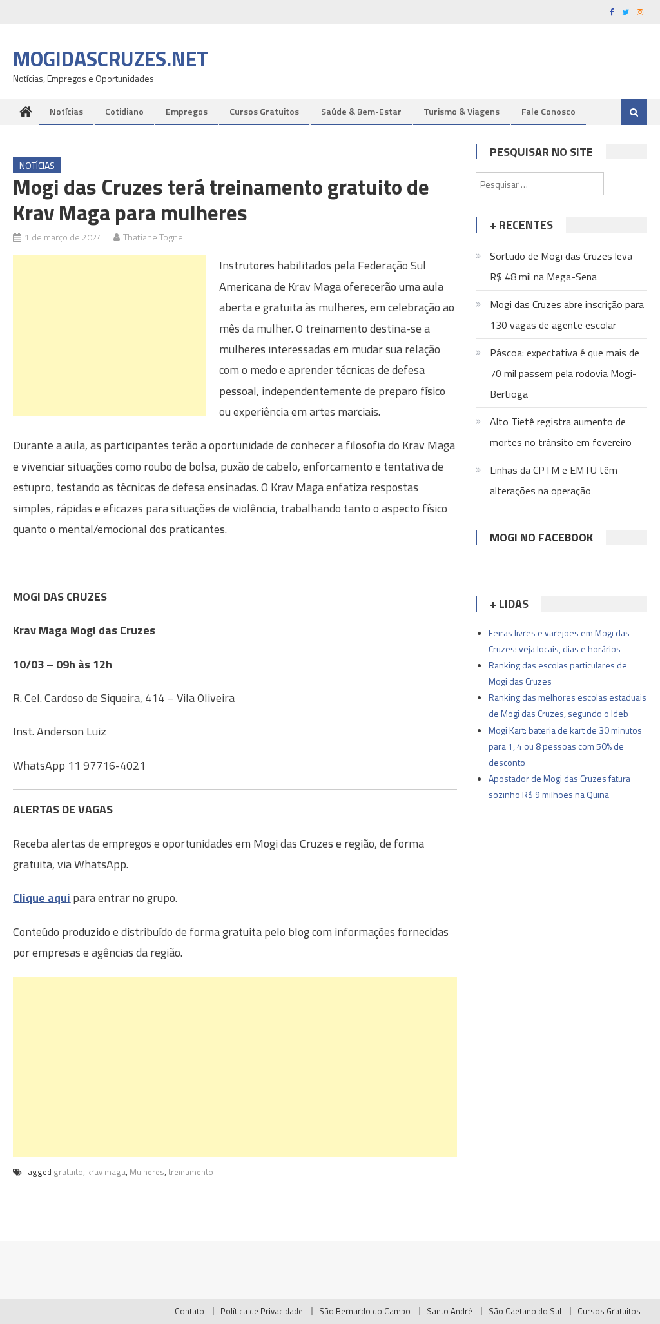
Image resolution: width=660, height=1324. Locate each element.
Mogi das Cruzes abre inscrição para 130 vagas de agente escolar (567, 315)
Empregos (187, 111)
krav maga (106, 1171)
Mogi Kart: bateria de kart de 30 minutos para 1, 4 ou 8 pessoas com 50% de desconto (565, 746)
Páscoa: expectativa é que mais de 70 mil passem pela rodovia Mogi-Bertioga (564, 373)
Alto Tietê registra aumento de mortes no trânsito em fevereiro (561, 432)
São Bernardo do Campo (365, 1311)
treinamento (190, 1171)
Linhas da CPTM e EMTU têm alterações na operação (553, 480)
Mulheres (147, 1171)
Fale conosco (548, 111)
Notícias (66, 111)
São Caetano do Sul (525, 1311)
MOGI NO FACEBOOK (541, 537)
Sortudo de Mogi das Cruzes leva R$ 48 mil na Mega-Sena (561, 266)
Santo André (449, 1311)
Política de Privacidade (261, 1311)
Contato (189, 1311)
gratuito (68, 1171)
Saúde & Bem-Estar (361, 111)
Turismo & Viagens (461, 111)
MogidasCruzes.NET (110, 58)
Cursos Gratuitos (264, 111)
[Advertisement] (109, 335)
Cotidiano (124, 111)
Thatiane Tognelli (156, 237)
